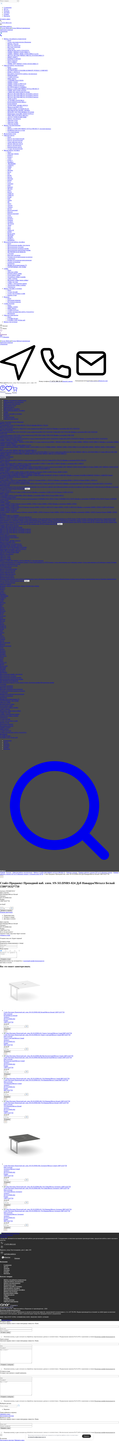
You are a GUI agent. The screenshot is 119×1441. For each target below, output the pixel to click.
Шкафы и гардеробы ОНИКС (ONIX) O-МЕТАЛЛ (93, 507)
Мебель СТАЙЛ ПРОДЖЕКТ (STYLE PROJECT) (23, 89)
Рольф (9, 197)
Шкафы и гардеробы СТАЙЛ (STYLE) (44, 492)
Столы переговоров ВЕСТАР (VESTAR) (13, 432)
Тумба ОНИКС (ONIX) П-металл (60, 512)
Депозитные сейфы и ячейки (16, 285)
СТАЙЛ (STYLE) (13, 77)
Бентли (9, 177)
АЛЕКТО (10, 165)
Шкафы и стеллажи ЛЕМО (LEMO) (41, 472)
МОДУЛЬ (10, 235)
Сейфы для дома (12, 282)
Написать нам (103, 381)
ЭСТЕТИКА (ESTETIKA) (15, 100)
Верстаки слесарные (13, 255)
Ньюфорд (10, 162)
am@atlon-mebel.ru (6, 26)
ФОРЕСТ (10, 238)
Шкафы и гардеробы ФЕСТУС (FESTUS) (66, 428)
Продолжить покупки (7, 1416)
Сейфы (6, 268)
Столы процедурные (22, 682)
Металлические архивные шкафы (18, 248)
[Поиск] (18, 1)
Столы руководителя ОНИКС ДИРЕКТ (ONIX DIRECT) (54, 442)
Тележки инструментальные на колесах (19, 257)
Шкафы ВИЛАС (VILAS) (40, 425)
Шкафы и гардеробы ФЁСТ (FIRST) (72, 463)
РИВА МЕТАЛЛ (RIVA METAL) (17, 115)
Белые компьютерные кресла (29, 579)
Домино (10, 207)
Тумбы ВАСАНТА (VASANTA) (69, 438)
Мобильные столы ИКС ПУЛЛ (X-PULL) (20, 114)
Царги (109, 519)
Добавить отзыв (5, 935)
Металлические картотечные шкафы (19, 250)
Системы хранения (17, 519)
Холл (9, 227)
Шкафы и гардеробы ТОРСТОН (63, 435)
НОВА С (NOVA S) (13, 72)
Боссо (9, 172)
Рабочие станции (5, 519)
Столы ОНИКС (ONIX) (7, 504)
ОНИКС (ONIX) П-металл (15, 85)
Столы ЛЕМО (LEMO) (7, 472)
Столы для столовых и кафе (16, 293)
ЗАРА (9, 168)
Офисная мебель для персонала (14, 65)
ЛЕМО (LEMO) (12, 69)
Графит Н (10, 195)
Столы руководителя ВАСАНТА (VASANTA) (44, 438)
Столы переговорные (44, 519)
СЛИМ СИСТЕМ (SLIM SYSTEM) (18, 92)
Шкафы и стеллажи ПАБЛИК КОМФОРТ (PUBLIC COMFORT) (87, 475)
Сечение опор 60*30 (48, 522)
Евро (9, 185)
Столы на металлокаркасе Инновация (24, 487)
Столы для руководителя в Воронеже (19, 42)
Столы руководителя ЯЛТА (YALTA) (35, 460)
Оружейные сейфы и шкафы (16, 277)
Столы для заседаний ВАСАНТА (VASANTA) (15, 438)
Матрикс (10, 170)
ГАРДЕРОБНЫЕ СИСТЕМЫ (16, 267)
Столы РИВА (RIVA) (7, 495)
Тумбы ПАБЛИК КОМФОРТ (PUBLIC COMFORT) (50, 475)
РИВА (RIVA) (11, 79)
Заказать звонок (68, 381)
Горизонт (10, 183)
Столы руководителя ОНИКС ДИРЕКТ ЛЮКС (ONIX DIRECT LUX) (22, 447)
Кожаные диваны (5, 586)
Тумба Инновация (100, 487)
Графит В (10, 193)
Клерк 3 (9, 160)
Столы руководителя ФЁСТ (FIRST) (34, 463)
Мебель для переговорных (12, 125)
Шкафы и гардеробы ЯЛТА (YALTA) (74, 460)
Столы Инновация (6, 487)
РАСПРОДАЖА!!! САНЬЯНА (17, 87)
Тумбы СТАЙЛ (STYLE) (24, 492)
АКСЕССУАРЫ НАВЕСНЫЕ (16, 117)
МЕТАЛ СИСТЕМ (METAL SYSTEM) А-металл (22, 94)
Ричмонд (10, 218)
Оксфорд (10, 222)
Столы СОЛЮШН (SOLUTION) (10, 499)
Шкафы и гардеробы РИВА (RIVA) (39, 495)
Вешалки (6, 297)
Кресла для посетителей (15, 140)
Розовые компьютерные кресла (90, 579)
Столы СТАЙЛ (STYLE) (8, 492)
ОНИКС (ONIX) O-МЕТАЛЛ (16, 84)
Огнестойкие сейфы (13, 275)
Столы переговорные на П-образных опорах (67, 520)
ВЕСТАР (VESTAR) (13, 47)
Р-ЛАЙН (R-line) (12, 318)
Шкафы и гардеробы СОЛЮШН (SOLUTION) (90, 499)
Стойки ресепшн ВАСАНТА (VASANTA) (20, 312)
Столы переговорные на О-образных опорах (38, 520)
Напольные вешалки (14, 300)
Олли (9, 215)
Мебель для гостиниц (10, 322)
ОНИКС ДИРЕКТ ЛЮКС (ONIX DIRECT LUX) (22, 54)
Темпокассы (11, 287)
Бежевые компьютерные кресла (10, 579)
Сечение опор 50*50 (101, 520)
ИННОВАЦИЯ (12, 75)
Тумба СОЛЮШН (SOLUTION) (64, 499)
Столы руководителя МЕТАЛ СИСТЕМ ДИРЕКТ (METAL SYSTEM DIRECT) (75, 452)
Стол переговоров (13, 132)
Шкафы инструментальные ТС (17, 265)
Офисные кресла (9, 135)
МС (8, 202)
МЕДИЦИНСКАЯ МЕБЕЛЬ (16, 252)
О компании (8, 7)
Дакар (9, 225)
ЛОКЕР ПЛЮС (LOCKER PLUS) (18, 109)
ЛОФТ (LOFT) (12, 99)
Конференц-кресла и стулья (16, 130)
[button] (59, 3)
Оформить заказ (5, 1414)
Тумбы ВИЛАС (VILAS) (24, 425)
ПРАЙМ (10, 237)
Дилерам (6, 11)
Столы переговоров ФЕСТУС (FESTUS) (13, 428)
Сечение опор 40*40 (88, 520)
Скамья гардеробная (13, 262)
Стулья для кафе (12, 292)
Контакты (7, 16)
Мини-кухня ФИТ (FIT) (15, 107)
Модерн (9, 188)
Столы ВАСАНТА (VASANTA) (10, 483)
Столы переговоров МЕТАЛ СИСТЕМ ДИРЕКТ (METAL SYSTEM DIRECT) (25, 452)
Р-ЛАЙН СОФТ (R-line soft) (16, 320)
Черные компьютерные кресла (14, 581)
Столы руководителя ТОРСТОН (30, 435)
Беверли (10, 212)
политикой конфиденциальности (33, 961)
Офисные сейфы (12, 272)
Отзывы (6, 14)
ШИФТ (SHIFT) (12, 57)
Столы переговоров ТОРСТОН (10, 435)
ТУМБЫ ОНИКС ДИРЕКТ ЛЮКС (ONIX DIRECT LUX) (63, 447)
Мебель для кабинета (14, 119)
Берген (9, 192)
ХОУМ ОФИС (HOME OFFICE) (17, 105)
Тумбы (78, 519)
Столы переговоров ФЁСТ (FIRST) (11, 463)
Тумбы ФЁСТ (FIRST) (53, 463)
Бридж (9, 208)
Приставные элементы (7, 522)
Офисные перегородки (11, 315)
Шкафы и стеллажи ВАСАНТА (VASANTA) (93, 438)
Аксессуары (112, 520)
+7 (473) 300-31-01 (6, 22)
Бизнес (9, 180)
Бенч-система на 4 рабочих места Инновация (79, 487)
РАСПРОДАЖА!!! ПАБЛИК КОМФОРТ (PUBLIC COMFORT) (27, 70)
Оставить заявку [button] (5, 19)
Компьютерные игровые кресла (70, 579)
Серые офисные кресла (14, 142)
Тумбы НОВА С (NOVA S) (26, 480)
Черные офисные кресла (15, 143)
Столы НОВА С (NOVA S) (8, 480)
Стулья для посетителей (15, 148)
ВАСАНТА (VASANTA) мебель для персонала (22, 74)
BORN (9, 232)
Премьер (10, 220)
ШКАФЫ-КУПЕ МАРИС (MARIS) (18, 110)
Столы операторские (30, 519)
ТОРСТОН (11, 49)
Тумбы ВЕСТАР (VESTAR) (62, 432)
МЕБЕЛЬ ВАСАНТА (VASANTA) (18, 50)
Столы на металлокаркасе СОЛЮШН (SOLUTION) (37, 499)
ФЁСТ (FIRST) (12, 62)
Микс (9, 228)
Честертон (10, 223)
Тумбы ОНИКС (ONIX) (45, 504)
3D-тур (6, 9)
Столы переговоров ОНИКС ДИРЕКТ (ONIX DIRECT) (18, 442)
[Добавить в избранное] (1, 876)
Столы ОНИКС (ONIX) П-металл (11, 512)
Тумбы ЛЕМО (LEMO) (22, 472)
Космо (9, 175)
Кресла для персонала (14, 145)
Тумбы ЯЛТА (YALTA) (55, 460)
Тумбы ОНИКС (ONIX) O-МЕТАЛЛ (65, 507)
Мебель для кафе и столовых (13, 288)
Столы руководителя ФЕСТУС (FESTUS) (39, 428)
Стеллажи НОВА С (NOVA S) (44, 480)
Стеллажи (10, 253)
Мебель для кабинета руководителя (15, 39)
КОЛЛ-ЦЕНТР (12, 104)
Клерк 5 (9, 157)
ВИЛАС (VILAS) (12, 44)
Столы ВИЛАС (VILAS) (8, 425)
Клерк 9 (9, 155)
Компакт (10, 187)
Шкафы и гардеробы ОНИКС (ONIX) (65, 504)
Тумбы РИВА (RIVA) (21, 495)
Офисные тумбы (12, 122)
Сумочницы (11, 258)
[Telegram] (1, 33)
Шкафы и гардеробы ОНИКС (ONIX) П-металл (86, 512)
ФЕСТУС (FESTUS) (13, 45)
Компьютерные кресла (14, 147)
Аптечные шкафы (34, 682)
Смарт (9, 158)
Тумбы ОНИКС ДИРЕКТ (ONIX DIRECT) (86, 442)
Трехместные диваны (32, 586)
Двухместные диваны (18, 586)
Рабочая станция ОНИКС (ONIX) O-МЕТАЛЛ (39, 507)
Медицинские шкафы (47, 682)
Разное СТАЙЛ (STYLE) (65, 492)
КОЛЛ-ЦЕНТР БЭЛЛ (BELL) (16, 102)
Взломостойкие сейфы (14, 273)
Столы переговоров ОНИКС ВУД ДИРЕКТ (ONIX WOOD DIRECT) (22, 467)
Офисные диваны (13, 153)
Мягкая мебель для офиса (12, 150)
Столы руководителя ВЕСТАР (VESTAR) (39, 432)
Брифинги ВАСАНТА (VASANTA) (31, 483)
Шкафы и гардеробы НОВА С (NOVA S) (67, 480)
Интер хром (11, 233)
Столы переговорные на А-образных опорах (14, 562)
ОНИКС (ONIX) (12, 82)
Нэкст (9, 190)
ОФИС (9, 167)
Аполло (9, 205)
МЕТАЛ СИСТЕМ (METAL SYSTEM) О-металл (22, 95)
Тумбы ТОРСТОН (47, 435)
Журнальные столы (10, 133)
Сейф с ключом (12, 278)
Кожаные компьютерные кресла (49, 579)
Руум (9, 182)
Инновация (11, 313)
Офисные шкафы (12, 124)
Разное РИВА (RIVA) (57, 495)
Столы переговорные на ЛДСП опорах (63, 519)
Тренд (9, 203)
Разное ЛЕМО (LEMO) (60, 472)
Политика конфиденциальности (10, 1310)
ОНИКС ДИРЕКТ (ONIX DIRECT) (18, 52)
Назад (9, 40)
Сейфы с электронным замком (17, 283)
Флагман (10, 178)
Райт (8, 198)
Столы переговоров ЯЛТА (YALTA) (11, 460)
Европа (9, 217)
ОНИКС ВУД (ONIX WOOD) (16, 90)
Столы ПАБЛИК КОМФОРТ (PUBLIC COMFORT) (16, 475)
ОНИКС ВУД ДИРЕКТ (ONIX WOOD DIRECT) (22, 64)
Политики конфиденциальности (104, 1336)
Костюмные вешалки (14, 302)
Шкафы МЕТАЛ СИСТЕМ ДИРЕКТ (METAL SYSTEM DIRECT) (46, 453)
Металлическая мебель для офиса (14, 242)
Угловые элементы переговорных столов (94, 519)
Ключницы (11, 263)
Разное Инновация (18, 488)
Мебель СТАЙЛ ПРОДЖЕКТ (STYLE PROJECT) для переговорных (29, 129)
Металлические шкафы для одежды (18, 245)
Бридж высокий (12, 210)
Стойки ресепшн (9, 303)
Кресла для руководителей (15, 138)
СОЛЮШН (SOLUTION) (15, 80)
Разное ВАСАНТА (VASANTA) (102, 483)
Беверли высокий (13, 213)
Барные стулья (12, 295)
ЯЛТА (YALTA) (12, 60)
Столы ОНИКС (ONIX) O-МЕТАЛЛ (12, 507)
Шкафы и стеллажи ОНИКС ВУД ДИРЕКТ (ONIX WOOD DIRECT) (28, 468)
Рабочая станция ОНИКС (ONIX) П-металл (36, 512)
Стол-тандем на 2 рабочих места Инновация (51, 487)
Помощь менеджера (6, 912)
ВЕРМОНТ (11, 240)
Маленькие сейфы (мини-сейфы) (17, 280)
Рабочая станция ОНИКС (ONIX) (26, 504)
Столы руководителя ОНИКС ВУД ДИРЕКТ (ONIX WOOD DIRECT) (66, 467)
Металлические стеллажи (15, 247)
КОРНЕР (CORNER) (14, 59)
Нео (8, 173)
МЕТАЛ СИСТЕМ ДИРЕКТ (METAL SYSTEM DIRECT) (25, 55)
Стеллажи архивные (6, 686)
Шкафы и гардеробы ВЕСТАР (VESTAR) (84, 432)
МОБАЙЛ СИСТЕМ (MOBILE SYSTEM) (20, 112)
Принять (86, 1436)
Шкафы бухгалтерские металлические (19, 260)
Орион (9, 200)
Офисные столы (12, 120)
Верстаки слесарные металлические (11, 689)
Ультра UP (10, 230)
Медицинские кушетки (7, 682)
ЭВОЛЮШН (11, 163)
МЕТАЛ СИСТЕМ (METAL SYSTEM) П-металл (22, 97)
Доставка (7, 12)
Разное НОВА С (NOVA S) (88, 480)
